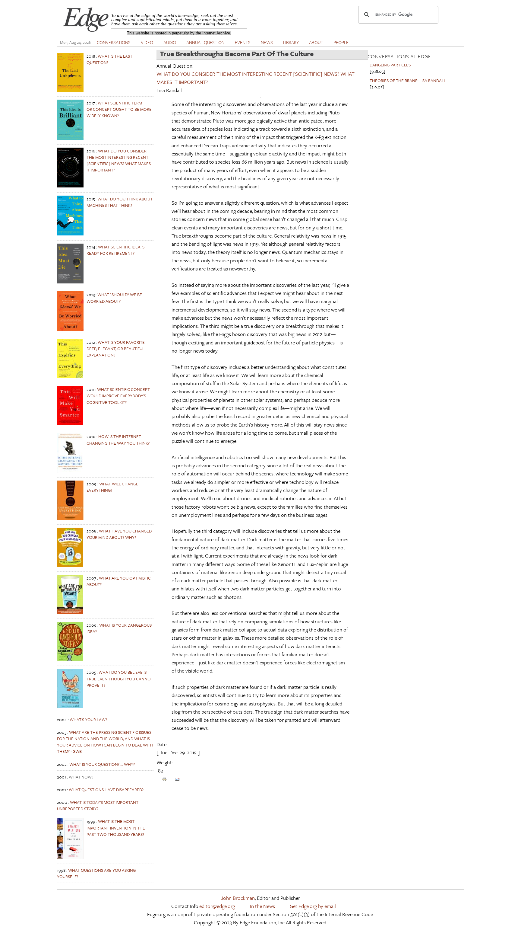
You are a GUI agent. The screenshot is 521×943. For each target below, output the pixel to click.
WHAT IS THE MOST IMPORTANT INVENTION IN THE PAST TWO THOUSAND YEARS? (116, 827)
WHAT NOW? (81, 777)
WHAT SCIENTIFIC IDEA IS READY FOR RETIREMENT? (115, 250)
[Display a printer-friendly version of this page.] (164, 779)
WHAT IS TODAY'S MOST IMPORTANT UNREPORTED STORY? (97, 805)
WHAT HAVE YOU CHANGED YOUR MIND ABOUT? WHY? (119, 534)
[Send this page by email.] (177, 779)
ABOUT (316, 42)
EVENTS (243, 42)
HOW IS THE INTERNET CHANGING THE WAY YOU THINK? (118, 439)
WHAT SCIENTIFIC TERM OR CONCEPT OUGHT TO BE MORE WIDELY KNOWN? (119, 109)
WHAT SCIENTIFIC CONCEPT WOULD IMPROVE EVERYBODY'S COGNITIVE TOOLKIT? (118, 395)
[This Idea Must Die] (70, 282)
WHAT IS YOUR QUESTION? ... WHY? (102, 764)
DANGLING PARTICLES (390, 65)
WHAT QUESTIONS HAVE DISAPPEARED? (106, 789)
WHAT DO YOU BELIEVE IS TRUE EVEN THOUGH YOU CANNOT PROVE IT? (120, 678)
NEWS (267, 42)
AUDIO (169, 42)
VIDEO (147, 42)
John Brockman (238, 898)
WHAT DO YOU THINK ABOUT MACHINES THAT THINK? (120, 202)
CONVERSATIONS (114, 42)
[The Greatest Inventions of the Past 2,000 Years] (70, 857)
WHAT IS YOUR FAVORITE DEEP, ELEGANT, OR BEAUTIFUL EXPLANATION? (116, 348)
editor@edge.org (217, 906)
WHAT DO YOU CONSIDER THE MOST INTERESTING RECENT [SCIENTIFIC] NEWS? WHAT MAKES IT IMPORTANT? (119, 160)
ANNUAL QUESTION (205, 42)
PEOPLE (341, 42)
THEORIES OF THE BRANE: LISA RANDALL (408, 80)
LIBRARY (291, 42)
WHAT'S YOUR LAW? (88, 719)
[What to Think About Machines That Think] (70, 234)
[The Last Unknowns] (70, 90)
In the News (262, 906)
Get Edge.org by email (313, 906)
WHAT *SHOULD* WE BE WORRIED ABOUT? (114, 297)
